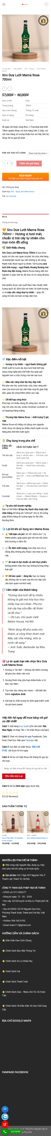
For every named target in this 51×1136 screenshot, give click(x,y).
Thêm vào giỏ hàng (29, 163)
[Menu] (4, 4)
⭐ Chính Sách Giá (11, 971)
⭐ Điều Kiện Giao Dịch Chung (16, 940)
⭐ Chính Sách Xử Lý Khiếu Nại (17, 961)
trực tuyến (24, 726)
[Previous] (2, 830)
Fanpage (29, 740)
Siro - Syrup (29, 68)
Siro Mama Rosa (27, 191)
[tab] (25, 217)
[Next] (49, 830)
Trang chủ (6, 68)
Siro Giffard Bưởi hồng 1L (37, 838)
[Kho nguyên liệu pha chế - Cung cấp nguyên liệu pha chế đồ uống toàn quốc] (25, 4)
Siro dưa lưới (11, 196)
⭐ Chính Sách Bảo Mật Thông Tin (19, 950)
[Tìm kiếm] (46, 4)
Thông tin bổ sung (9, 222)
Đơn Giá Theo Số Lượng (14, 153)
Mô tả (4, 217)
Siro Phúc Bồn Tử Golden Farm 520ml (12, 839)
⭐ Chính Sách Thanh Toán (15, 981)
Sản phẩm (17, 68)
